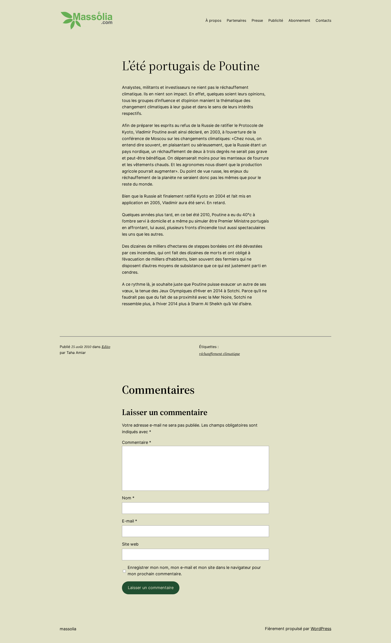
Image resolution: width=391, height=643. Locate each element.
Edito (106, 346)
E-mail (129, 521)
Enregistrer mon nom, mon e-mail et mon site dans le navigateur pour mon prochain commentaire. (194, 570)
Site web (130, 544)
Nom (128, 498)
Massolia (68, 628)
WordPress (321, 628)
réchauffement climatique (219, 353)
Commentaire (136, 442)
